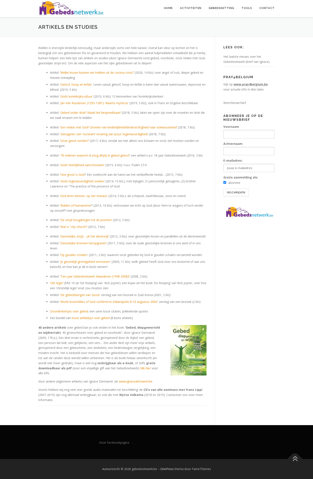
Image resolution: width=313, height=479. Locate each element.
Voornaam (231, 127)
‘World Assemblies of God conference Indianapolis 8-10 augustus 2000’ (109, 302)
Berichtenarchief (234, 103)
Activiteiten (190, 8)
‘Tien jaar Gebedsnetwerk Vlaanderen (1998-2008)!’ (95, 276)
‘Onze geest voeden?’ (74, 141)
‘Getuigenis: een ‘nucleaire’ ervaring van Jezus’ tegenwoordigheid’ (104, 134)
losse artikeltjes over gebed (91, 318)
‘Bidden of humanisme (75, 205)
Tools (246, 8)
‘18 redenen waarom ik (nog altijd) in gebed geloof (94, 155)
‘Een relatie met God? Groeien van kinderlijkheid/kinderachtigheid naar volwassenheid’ (118, 127)
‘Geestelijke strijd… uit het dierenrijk (84, 236)
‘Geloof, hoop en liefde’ (76, 84)
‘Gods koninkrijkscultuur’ (76, 96)
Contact (267, 8)
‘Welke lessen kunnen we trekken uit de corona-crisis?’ (97, 72)
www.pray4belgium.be (251, 84)
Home (168, 8)
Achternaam (233, 144)
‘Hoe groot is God (72, 175)
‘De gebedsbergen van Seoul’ (80, 295)
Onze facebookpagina (114, 442)
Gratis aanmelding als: (240, 177)
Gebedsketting (221, 8)
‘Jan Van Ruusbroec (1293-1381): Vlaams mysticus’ (94, 103)
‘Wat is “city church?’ (73, 227)
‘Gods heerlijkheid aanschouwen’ (82, 165)
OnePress (167, 469)
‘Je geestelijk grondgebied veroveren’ (85, 262)
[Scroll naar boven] (295, 459)
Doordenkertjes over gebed (69, 311)
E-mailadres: (233, 160)
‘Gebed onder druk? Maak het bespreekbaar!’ (90, 113)
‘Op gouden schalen (73, 255)
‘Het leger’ (56, 283)
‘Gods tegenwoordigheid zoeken (82, 181)
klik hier (146, 368)
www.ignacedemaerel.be (135, 381)
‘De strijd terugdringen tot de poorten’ (86, 220)
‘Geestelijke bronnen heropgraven (83, 243)
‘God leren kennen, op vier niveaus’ (84, 196)
